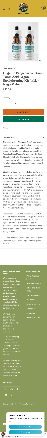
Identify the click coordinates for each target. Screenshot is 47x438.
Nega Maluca (9, 68)
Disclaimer (30, 300)
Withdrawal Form (33, 318)
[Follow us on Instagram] (11, 389)
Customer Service (33, 283)
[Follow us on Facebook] (6, 389)
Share (5, 128)
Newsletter (30, 313)
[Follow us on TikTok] (11, 395)
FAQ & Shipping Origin (32, 277)
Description (8, 137)
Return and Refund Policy (33, 289)
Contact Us (30, 309)
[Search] (9, 9)
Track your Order (33, 295)
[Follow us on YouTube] (6, 395)
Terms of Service (33, 304)
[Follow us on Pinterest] (17, 389)
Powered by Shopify (27, 404)
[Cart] (42, 8)
